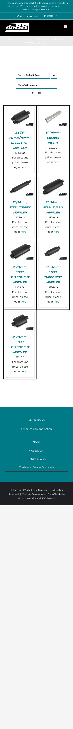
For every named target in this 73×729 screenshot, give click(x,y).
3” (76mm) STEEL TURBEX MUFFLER (20, 207)
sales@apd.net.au (41, 429)
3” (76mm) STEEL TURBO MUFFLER (53, 207)
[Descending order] (54, 75)
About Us (37, 450)
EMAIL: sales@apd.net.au (36, 9)
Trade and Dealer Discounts (36, 467)
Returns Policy (37, 459)
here (23, 167)
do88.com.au (41, 490)
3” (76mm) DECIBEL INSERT (53, 137)
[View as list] (39, 93)
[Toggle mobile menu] (66, 26)
